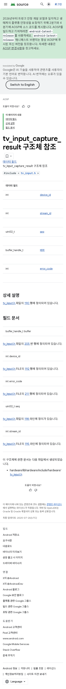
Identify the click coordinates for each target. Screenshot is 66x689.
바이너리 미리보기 (12, 551)
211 (27, 394)
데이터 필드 (10, 162)
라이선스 (51, 668)
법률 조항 (38, 668)
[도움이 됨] (23, 106)
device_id (45, 194)
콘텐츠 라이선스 (54, 504)
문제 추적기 (9, 655)
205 (27, 344)
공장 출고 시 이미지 (13, 557)
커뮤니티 (25, 668)
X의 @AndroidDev (13, 583)
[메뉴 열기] (5, 4)
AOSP (6, 99)
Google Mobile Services (16, 644)
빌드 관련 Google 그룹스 (16, 606)
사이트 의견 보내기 (36, 674)
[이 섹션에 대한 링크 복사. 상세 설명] (23, 296)
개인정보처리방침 (14, 674)
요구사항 (7, 540)
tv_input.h (29, 173)
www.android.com (13, 638)
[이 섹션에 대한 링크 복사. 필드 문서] (23, 318)
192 (27, 369)
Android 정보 (10, 668)
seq (42, 231)
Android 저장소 (11, 534)
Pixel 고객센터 (10, 632)
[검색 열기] (42, 4)
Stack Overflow (11, 649)
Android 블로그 (11, 589)
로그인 (58, 4)
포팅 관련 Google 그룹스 (16, 612)
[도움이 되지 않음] (28, 106)
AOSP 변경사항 (12, 48)
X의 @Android (11, 578)
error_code (46, 268)
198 (27, 419)
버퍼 (42, 250)
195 (27, 444)
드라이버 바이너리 (12, 563)
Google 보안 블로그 (13, 595)
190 (27, 303)
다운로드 (7, 546)
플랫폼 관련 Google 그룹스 (17, 600)
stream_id (45, 213)
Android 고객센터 (12, 627)
